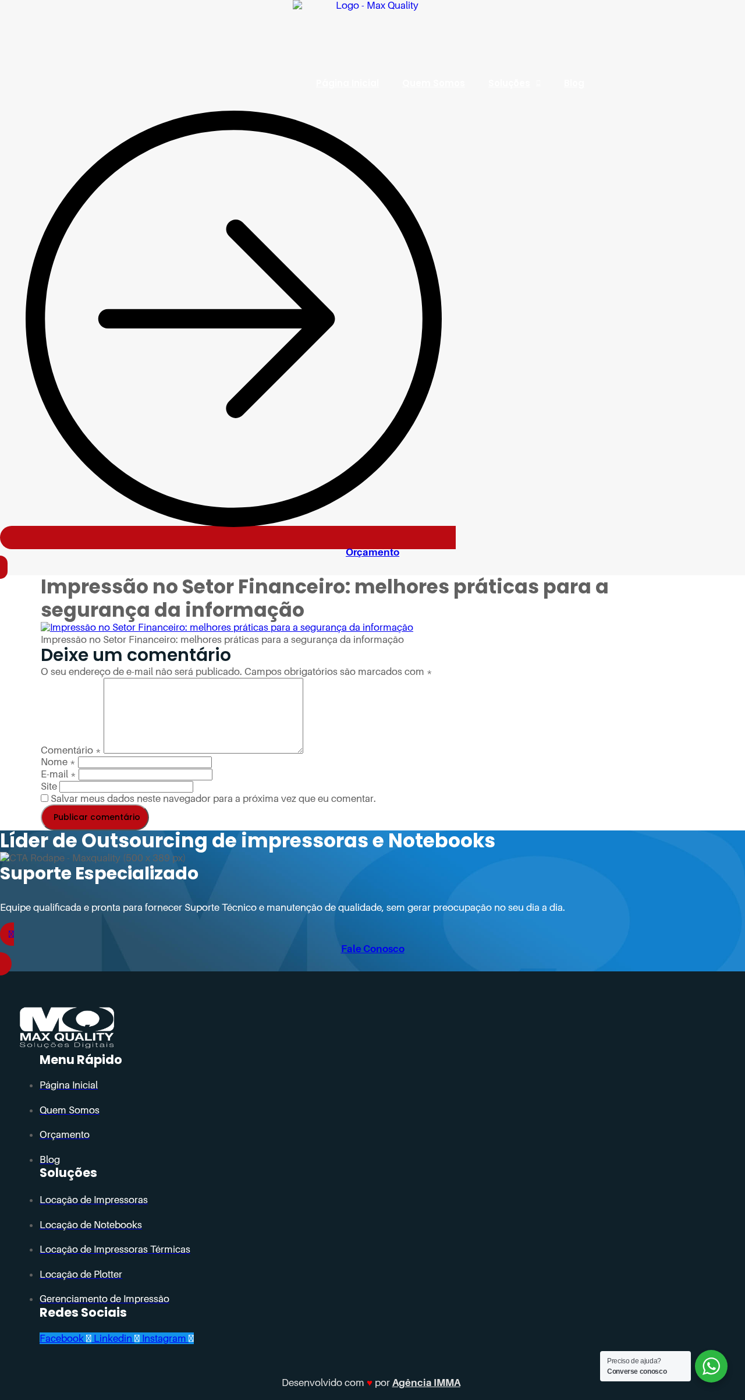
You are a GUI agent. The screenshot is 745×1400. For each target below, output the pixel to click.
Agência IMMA (426, 1382)
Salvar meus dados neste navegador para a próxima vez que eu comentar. (213, 798)
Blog (574, 83)
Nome (58, 762)
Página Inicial (347, 83)
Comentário (71, 750)
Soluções (509, 83)
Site (49, 786)
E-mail (58, 774)
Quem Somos (433, 83)
